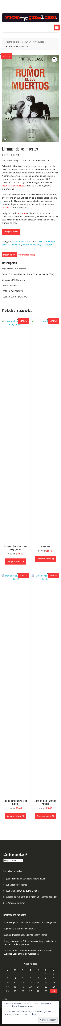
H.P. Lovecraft (14, 244)
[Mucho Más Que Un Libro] (30, 21)
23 (53, 986)
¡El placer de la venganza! (44, 922)
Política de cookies (28, 1014)
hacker (26, 244)
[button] (57, 27)
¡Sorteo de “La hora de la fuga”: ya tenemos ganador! (31, 896)
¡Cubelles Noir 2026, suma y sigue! (22, 890)
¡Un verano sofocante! (17, 884)
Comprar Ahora (14, 561)
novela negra (36, 244)
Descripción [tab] (9, 254)
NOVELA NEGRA (20, 241)
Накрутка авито (11, 941)
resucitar (48, 244)
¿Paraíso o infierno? (15, 903)
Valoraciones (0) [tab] (26, 254)
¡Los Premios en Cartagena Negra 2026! (25, 878)
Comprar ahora (11, 231)
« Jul (5, 999)
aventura (42, 241)
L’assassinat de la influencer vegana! (29, 934)
